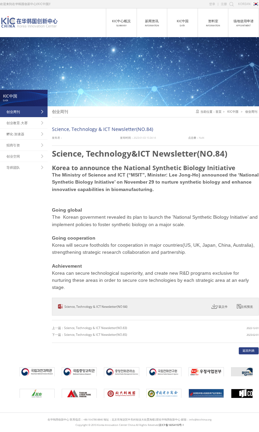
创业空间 (13, 156)
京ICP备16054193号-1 (171, 425)
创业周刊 (13, 111)
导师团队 (13, 167)
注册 (224, 4)
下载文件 (221, 306)
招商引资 (13, 145)
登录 (212, 4)
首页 (218, 111)
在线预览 (247, 306)
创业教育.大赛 (17, 122)
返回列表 (248, 350)
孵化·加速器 (15, 134)
